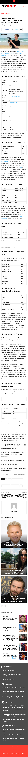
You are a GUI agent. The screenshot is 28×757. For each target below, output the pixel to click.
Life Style (10, 16)
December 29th (13, 102)
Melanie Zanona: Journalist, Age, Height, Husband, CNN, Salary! (14, 715)
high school (4, 161)
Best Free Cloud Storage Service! (12, 735)
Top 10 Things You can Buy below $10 (13, 697)
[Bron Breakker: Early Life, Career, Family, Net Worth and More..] (23, 656)
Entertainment (14, 596)
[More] (21, 29)
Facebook (4, 398)
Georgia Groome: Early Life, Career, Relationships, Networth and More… (10, 620)
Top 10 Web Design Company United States (13, 692)
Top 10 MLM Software (9, 679)
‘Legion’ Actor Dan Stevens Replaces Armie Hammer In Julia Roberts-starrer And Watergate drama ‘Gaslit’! (14, 600)
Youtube (18, 398)
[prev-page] (2, 606)
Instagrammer (5, 53)
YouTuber (12, 53)
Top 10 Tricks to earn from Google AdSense (13, 675)
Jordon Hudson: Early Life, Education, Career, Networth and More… (10, 629)
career (9, 479)
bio (6, 479)
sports (20, 167)
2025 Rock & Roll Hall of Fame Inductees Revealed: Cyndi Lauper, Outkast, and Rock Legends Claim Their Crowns (10, 647)
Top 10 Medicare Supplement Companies (14, 688)
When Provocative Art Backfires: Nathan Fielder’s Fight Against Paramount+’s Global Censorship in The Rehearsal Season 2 (10, 638)
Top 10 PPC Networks (9, 670)
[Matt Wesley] (2, 25)
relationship (20, 479)
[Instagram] (12, 747)
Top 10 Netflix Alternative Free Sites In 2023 (14, 730)
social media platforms (7, 391)
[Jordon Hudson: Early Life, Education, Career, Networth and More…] (23, 628)
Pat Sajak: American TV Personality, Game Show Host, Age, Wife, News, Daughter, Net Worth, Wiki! (14, 544)
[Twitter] (18, 747)
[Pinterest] (15, 747)
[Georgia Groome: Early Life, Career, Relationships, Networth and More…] (23, 619)
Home (2, 13)
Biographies (7, 13)
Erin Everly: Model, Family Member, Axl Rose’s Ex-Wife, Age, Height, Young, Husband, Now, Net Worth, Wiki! (14, 572)
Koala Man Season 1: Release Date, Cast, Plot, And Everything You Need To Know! (7, 496)
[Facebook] (10, 747)
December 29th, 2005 (14, 97)
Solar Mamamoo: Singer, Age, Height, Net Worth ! (13, 720)
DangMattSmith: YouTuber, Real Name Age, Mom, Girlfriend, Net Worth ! (21, 496)
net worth (14, 479)
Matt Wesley (8, 24)
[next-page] (5, 606)
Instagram (12, 398)
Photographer (20, 51)
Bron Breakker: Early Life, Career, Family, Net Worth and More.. (10, 657)
